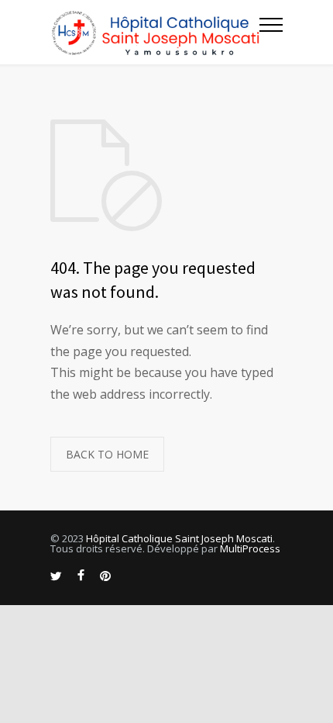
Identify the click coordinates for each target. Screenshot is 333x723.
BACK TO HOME (107, 454)
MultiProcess (250, 548)
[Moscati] (154, 32)
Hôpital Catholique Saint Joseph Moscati (179, 538)
